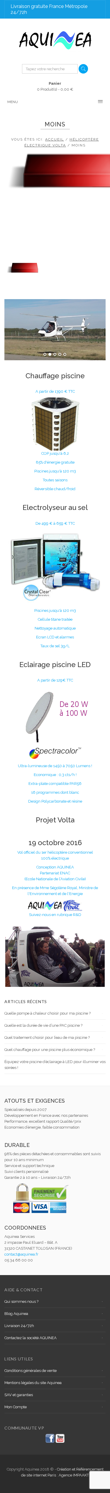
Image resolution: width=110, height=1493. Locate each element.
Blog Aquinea (16, 1313)
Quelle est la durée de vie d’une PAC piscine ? (43, 1025)
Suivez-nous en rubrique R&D (55, 914)
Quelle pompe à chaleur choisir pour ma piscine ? (47, 1013)
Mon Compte (15, 1407)
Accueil (54, 139)
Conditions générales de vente (30, 1370)
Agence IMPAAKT (74, 1475)
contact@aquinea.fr (21, 1254)
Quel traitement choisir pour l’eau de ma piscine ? (47, 1037)
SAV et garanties (18, 1395)
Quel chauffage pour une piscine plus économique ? (49, 1049)
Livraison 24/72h (19, 1326)
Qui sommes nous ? (21, 1301)
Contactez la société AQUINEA (30, 1338)
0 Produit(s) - (55, 86)
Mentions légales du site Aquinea (33, 1382)
